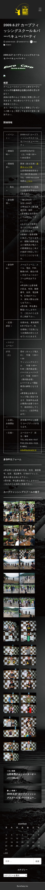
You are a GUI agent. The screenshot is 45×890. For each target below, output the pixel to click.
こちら (29, 180)
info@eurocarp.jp (28, 450)
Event (8, 44)
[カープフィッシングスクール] (11, 506)
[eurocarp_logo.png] (18, 66)
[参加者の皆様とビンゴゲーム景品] (11, 625)
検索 (37, 861)
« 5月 (5, 853)
